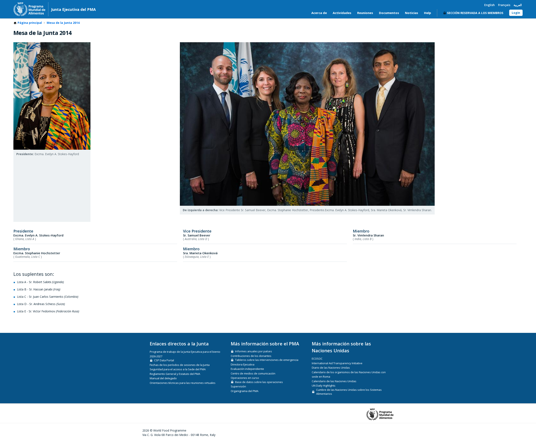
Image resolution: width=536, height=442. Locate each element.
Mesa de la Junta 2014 (63, 23)
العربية (518, 5)
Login (516, 13)
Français (504, 5)
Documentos (389, 13)
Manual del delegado (163, 378)
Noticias (411, 13)
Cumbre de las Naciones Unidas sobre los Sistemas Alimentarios (349, 392)
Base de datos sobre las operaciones (259, 382)
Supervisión (238, 386)
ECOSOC (317, 358)
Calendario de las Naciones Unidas (334, 381)
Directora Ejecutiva (242, 364)
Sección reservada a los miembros (475, 13)
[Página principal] (29, 9)
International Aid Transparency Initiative (337, 363)
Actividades (342, 13)
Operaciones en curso (245, 378)
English (489, 5)
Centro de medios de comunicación (253, 373)
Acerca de (319, 13)
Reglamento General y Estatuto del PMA (175, 374)
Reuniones (365, 13)
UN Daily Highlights (323, 385)
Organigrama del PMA (244, 391)
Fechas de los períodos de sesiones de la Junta (180, 365)
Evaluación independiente (247, 369)
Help (427, 13)
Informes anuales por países (253, 351)
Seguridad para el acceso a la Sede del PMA (178, 369)
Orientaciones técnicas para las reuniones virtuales (182, 383)
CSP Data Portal (164, 360)
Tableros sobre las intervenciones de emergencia (266, 360)
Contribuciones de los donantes (251, 356)
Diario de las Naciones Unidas (331, 367)
